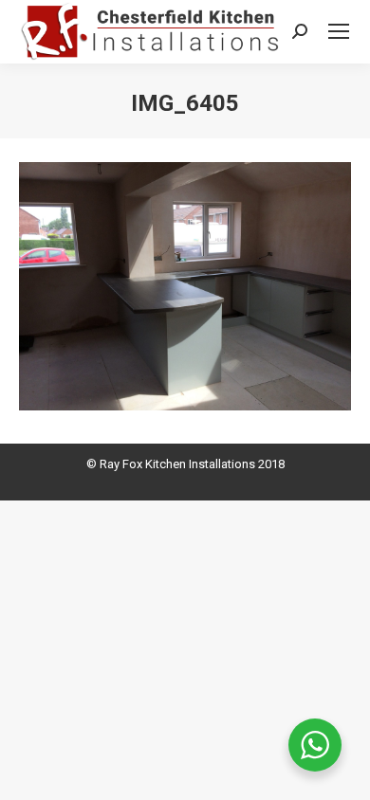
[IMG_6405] (185, 286)
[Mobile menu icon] (338, 31)
